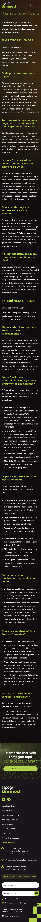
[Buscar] (30, 5)
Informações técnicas (10, 820)
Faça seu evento (8, 810)
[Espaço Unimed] (9, 5)
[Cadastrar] (36, 893)
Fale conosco (6, 833)
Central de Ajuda (8, 842)
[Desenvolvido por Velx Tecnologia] (10, 916)
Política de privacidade (10, 838)
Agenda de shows (8, 806)
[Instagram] (9, 799)
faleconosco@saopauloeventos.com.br (22, 860)
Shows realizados (8, 829)
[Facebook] (3, 799)
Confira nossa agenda (20, 769)
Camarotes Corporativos (11, 815)
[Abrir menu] (37, 5)
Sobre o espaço (7, 824)
